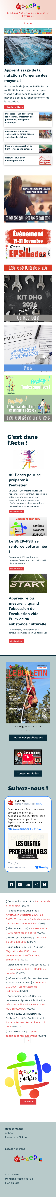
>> (27, 1040)
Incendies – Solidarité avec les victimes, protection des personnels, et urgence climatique (19, 118)
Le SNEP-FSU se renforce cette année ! (28, 546)
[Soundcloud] (28, 884)
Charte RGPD (12, 1174)
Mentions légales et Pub (19, 1178)
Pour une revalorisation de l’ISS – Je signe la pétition (18, 147)
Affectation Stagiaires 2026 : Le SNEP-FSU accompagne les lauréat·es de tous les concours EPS (28, 919)
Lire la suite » (14, 107)
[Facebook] (11, 884)
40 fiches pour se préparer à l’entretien (25, 480)
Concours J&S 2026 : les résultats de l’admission (26, 986)
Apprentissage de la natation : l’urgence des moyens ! (25, 75)
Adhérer (9, 1133)
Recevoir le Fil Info (16, 1137)
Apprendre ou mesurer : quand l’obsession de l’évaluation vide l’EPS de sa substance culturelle (27, 611)
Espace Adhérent (15, 1148)
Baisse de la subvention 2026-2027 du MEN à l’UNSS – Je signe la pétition (19, 134)
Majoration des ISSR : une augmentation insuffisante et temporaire (23, 955)
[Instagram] (36, 884)
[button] (7, 694)
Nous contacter (14, 1128)
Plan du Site (12, 1182)
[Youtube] (20, 884)
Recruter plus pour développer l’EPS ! (15, 159)
